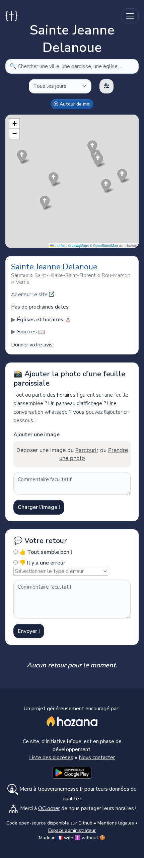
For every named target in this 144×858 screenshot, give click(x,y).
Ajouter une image (36, 434)
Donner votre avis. (32, 344)
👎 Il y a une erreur (41, 563)
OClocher (49, 808)
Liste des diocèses (51, 757)
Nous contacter (97, 757)
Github (85, 823)
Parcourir (86, 450)
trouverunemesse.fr (60, 789)
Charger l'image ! (39, 507)
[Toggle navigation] (130, 15)
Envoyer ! (29, 631)
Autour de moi (74, 104)
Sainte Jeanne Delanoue (54, 266)
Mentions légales (115, 823)
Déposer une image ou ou (72, 454)
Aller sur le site (30, 294)
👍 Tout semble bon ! (45, 552)
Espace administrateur (72, 830)
